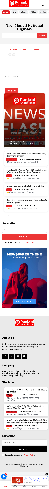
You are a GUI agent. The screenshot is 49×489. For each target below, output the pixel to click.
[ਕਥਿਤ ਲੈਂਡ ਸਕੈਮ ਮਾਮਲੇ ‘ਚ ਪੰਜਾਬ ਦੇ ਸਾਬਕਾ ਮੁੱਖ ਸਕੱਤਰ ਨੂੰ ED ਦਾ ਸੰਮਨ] (24, 120)
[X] (17, 356)
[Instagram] (11, 356)
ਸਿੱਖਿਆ (33, 12)
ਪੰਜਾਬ (14, 12)
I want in (23, 236)
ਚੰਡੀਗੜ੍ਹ (9, 395)
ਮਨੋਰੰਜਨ (43, 12)
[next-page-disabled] (13, 54)
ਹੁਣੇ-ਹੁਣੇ (5, 12)
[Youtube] (24, 356)
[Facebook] (5, 356)
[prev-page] (9, 54)
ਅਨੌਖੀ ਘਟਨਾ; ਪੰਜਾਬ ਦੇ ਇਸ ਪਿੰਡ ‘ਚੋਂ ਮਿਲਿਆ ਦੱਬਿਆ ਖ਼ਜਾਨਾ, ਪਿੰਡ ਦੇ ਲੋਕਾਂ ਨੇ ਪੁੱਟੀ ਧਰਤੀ (25, 407)
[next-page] (7, 215)
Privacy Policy (29, 242)
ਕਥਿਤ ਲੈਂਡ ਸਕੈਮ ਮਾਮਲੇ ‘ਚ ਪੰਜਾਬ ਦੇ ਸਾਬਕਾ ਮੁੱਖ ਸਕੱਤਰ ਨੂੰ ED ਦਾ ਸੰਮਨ (25, 134)
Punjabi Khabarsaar (17, 141)
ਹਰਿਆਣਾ (24, 12)
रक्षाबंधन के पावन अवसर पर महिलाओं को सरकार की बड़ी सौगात (25, 186)
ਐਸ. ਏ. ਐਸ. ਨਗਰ (11, 159)
